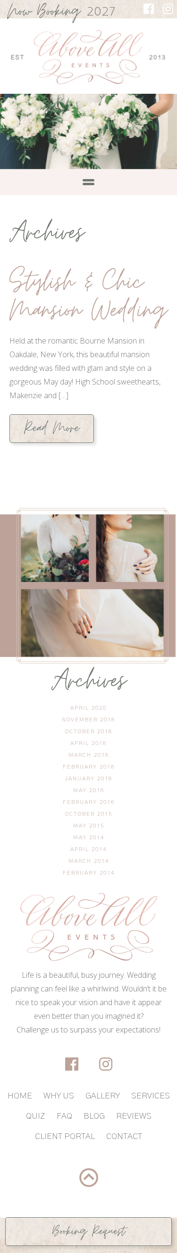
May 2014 (88, 837)
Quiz (35, 1116)
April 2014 (88, 849)
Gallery (102, 1096)
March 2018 (88, 755)
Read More (51, 428)
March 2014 (88, 861)
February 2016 (89, 802)
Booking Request (88, 1231)
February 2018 (89, 767)
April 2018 (88, 743)
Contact (124, 1136)
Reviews (134, 1116)
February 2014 (89, 873)
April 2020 (88, 708)
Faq (64, 1116)
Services (150, 1096)
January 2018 (88, 778)
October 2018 (88, 731)
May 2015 (88, 825)
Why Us (58, 1096)
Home (20, 1096)
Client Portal (65, 1136)
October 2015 (88, 814)
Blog (94, 1116)
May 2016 (88, 790)
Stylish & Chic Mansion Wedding (88, 296)
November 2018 (88, 719)
